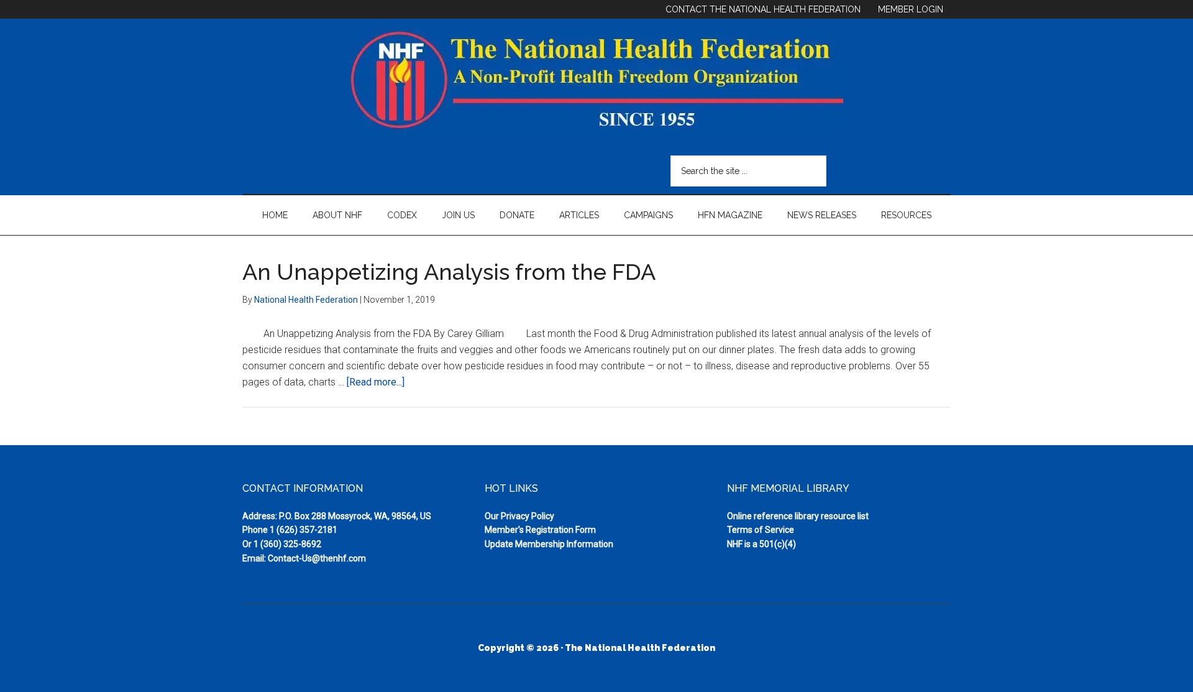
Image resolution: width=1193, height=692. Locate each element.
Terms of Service (760, 530)
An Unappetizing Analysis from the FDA (449, 272)
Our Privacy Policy (519, 516)
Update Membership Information (549, 544)
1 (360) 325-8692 (287, 544)
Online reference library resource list (798, 516)
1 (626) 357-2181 (303, 530)
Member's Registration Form (540, 530)
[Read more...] (376, 382)
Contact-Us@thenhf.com (317, 558)
